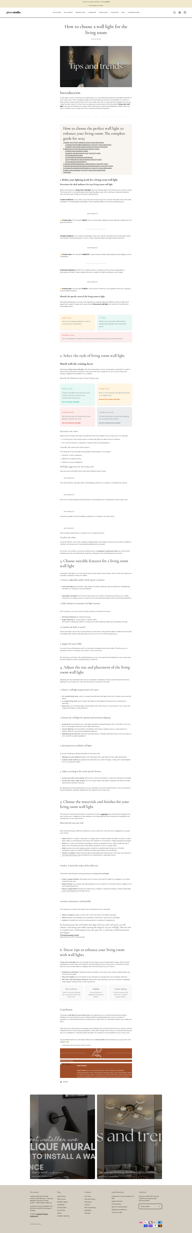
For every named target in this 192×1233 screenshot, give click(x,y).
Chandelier (61, 1204)
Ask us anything (90, 1207)
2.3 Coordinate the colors (74, 155)
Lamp (59, 1213)
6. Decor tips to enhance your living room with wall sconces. (84, 170)
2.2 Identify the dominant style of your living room (82, 153)
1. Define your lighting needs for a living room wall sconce (83, 142)
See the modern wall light (70, 402)
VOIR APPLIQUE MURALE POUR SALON (76, 1045)
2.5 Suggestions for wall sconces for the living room (83, 159)
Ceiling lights (61, 1207)
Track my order (117, 1212)
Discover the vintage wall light (109, 399)
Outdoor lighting (63, 1216)
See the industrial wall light (71, 423)
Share (65, 1082)
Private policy (116, 1204)
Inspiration (88, 1202)
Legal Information (118, 1192)
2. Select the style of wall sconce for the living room (81, 149)
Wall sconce (61, 1199)
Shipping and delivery (119, 1209)
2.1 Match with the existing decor (76, 151)
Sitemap (87, 1213)
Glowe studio (37, 1224)
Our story (87, 1196)
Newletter (87, 1210)
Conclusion (67, 172)
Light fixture (61, 1196)
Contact (87, 1204)
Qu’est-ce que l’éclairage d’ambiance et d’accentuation (128, 1172)
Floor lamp (61, 1210)
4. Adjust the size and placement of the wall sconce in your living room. (88, 166)
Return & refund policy (119, 1207)
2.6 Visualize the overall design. (76, 161)
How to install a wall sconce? (47, 1172)
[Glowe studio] (13, 12)
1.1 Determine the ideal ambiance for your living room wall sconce (88, 144)
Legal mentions (117, 1201)
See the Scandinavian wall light (109, 423)
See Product (92, 213)
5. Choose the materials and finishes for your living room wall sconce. (87, 168)
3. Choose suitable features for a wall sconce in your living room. (85, 163)
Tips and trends (89, 1199)
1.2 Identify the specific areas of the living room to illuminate (86, 146)
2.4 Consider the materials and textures (79, 157)
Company (87, 1192)
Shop (59, 1192)
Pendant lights (62, 1202)
